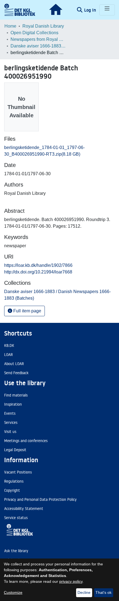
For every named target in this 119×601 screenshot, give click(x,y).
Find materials (16, 395)
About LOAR (14, 363)
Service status (16, 517)
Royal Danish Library (43, 26)
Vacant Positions (18, 472)
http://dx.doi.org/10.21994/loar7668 (38, 272)
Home (10, 26)
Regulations (14, 481)
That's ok (103, 592)
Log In (90, 10)
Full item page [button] (26, 311)
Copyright (12, 490)
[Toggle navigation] (107, 9)
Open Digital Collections (34, 32)
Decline (83, 592)
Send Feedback (16, 372)
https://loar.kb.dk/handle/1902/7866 (38, 265)
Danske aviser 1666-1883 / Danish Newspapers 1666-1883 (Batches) (38, 46)
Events (9, 413)
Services (10, 422)
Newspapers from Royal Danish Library (38, 39)
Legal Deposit (15, 449)
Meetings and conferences (26, 440)
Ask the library (16, 550)
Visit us (10, 431)
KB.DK (9, 345)
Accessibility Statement (23, 508)
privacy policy (70, 581)
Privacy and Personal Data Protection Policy (40, 499)
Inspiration (13, 404)
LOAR (8, 354)
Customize (13, 592)
